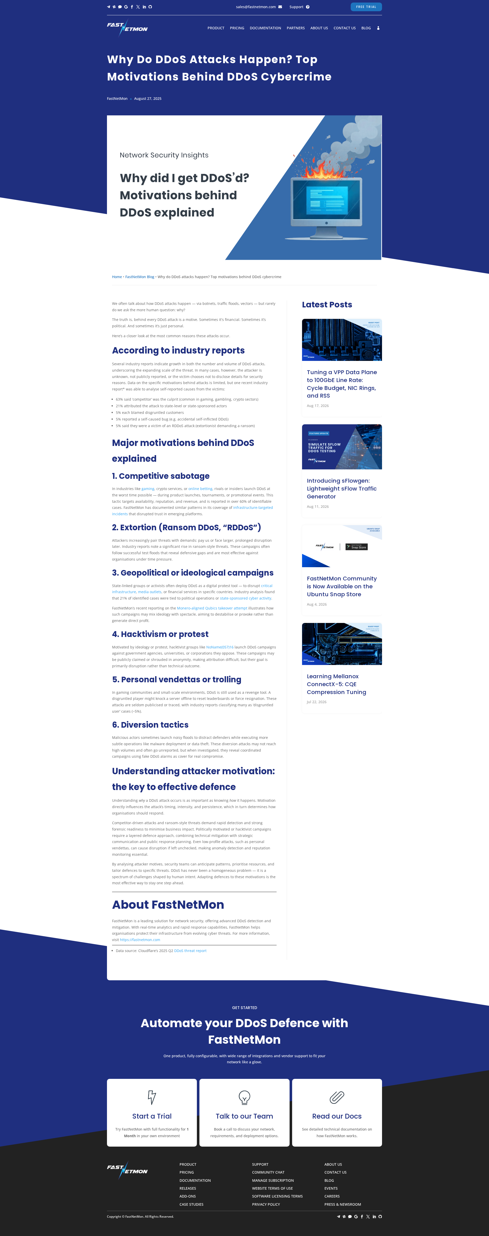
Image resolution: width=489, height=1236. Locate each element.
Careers (332, 1196)
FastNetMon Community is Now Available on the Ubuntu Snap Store (342, 586)
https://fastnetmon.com (140, 939)
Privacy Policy (266, 1204)
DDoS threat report (190, 950)
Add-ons (188, 1196)
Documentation (265, 28)
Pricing (237, 28)
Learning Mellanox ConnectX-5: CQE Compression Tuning (336, 684)
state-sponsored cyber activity (245, 598)
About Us (319, 28)
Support (296, 6)
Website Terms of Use (272, 1188)
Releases (188, 1188)
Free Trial (366, 7)
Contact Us (345, 28)
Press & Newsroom (342, 1204)
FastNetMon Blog (139, 276)
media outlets (149, 591)
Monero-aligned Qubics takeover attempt (211, 608)
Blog (366, 28)
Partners (296, 28)
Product (216, 28)
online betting (199, 488)
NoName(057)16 (219, 647)
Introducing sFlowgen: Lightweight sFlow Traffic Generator (342, 488)
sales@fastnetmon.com (256, 6)
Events (331, 1188)
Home (117, 276)
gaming (147, 488)
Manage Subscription (273, 1180)
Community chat (268, 1172)
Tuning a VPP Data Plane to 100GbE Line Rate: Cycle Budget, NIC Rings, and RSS (342, 384)
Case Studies (191, 1204)
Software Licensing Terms (277, 1196)
